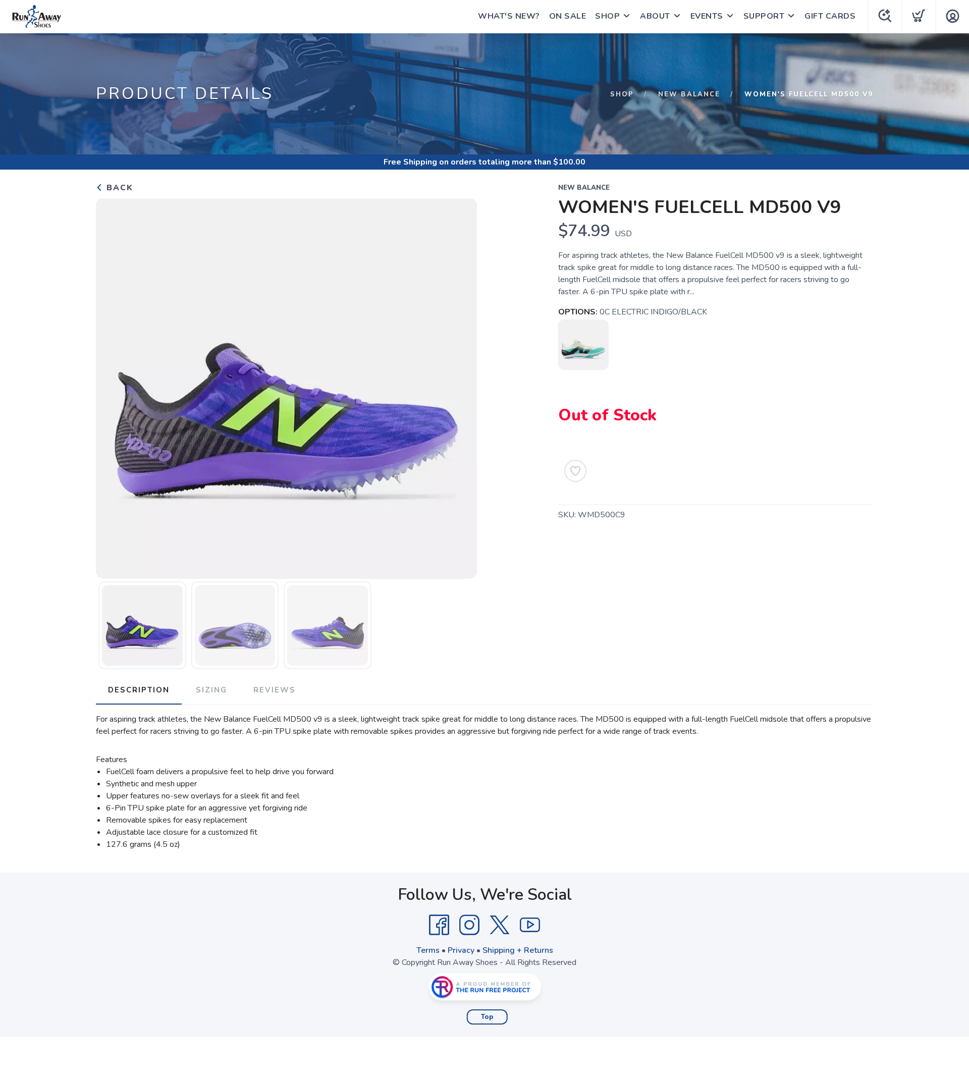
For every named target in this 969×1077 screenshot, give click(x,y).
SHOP (607, 16)
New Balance (689, 94)
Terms (428, 950)
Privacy (461, 950)
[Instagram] (469, 925)
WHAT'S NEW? (509, 16)
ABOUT (655, 16)
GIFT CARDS (829, 16)
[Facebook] (439, 925)
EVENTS (706, 16)
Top (487, 1016)
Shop (622, 94)
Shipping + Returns (517, 950)
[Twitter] (499, 925)
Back (118, 187)
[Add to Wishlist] (575, 471)
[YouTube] (530, 925)
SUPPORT (764, 16)
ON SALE (567, 16)
